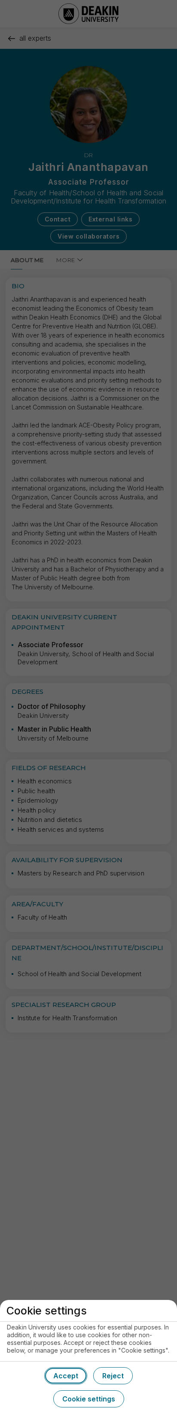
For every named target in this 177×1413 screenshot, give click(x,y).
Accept (65, 1375)
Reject (113, 1375)
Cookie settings (88, 1399)
